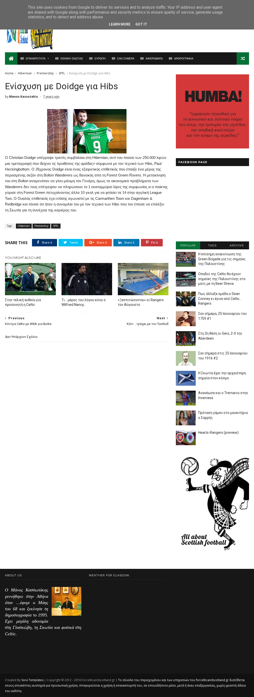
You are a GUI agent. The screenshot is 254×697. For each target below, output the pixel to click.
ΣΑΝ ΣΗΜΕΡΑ (125, 58)
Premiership (45, 73)
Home (9, 73)
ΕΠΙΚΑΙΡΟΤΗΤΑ (35, 58)
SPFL (62, 73)
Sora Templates (32, 680)
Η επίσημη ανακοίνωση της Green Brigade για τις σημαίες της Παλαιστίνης (222, 259)
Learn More (119, 24)
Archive (237, 245)
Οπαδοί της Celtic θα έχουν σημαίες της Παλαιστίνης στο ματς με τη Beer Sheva (222, 279)
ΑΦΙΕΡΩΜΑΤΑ (154, 58)
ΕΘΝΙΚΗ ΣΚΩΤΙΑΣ (72, 58)
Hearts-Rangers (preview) (218, 433)
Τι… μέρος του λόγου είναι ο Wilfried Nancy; (84, 302)
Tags (212, 245)
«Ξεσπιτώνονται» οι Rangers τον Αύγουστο (141, 302)
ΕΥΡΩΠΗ (100, 58)
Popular (188, 245)
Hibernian (25, 73)
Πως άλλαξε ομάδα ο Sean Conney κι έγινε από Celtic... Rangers (220, 298)
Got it (141, 24)
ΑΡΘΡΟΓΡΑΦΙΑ (183, 58)
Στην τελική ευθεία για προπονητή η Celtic (23, 302)
